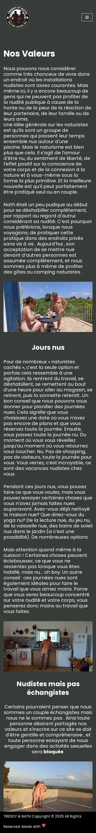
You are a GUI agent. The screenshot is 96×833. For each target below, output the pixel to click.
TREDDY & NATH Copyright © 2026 (34, 816)
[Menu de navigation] (87, 17)
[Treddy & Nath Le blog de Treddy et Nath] (17, 17)
